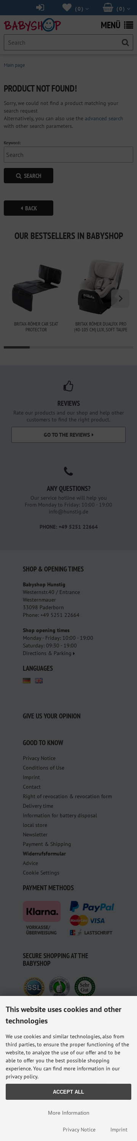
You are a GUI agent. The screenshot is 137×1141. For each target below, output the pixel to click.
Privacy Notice (79, 1129)
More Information (68, 1113)
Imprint (118, 1129)
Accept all (68, 1092)
